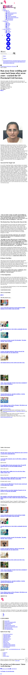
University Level (6, 643)
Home (4, 9)
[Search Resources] (14, 53)
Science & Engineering (12, 12)
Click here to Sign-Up (20, 411)
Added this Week (6, 635)
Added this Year (6, 637)
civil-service (14, 66)
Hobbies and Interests (11, 16)
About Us (5, 652)
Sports (8, 11)
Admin (8, 32)
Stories (8, 24)
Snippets (5, 21)
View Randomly (6, 647)
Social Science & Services (12, 17)
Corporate (9, 15)
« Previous (3, 408)
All (7, 22)
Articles (4, 58)
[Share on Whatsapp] (3, 90)
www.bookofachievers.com (14, 649)
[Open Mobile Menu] (2, 3)
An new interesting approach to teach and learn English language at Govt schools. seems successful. (13, 308)
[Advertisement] (14, 105)
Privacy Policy (6, 656)
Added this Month (7, 636)
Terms (4, 654)
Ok (26, 659)
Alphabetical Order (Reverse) (9, 645)
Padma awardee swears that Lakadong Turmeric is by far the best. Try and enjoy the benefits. (13, 491)
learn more (17, 660)
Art (8, 26)
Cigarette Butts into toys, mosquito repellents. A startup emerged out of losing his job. (13, 394)
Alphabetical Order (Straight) (9, 644)
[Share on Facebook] (2, 90)
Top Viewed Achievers (8, 634)
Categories (5, 10)
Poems (8, 23)
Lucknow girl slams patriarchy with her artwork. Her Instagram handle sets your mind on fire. (12, 352)
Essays (8, 28)
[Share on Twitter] (1, 90)
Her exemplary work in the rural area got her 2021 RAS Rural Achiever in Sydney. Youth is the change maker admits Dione (14, 497)
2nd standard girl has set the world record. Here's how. (13, 362)
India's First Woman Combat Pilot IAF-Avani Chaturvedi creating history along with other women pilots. (13, 478)
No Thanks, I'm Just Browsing (7, 671)
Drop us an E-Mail (6, 668)
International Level (7, 638)
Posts (8, 25)
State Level (5, 641)
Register (9, 31)
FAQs (4, 653)
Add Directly (14, 668)
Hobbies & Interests (10, 625)
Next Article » (8, 408)
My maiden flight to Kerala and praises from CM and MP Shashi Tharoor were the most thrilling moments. (13, 466)
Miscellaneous (10, 18)
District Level (6, 642)
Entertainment (10, 14)
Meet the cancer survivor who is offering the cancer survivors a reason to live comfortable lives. (14, 453)
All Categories (10, 19)
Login (8, 30)
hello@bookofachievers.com (9, 411)
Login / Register (6, 29)
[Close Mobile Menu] (15, 8)
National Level (6, 640)
